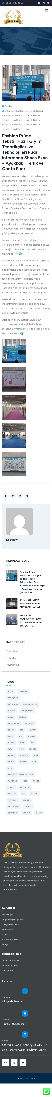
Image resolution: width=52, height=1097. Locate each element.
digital (22, 717)
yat (23, 794)
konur (11, 762)
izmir (21, 749)
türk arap (25, 787)
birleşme (22, 692)
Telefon (5, 1020)
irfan (10, 749)
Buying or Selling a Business (22, 704)
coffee (11, 711)
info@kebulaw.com (12, 1001)
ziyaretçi (12, 813)
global (31, 736)
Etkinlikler (9, 111)
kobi (36, 755)
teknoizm (30, 1078)
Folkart (33, 730)
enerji (11, 730)
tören (11, 787)
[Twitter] (23, 1062)
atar (10, 692)
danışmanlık (27, 711)
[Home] (12, 850)
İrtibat (26, 813)
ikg (32, 743)
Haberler (11, 658)
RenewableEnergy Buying (20, 774)
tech (24, 781)
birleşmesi (13, 698)
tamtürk (12, 781)
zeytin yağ (13, 806)
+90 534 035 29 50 (13, 1023)
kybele (23, 762)
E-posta (6, 997)
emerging (29, 723)
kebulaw (8, 106)
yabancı (12, 794)
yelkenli (27, 800)
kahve (11, 755)
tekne (36, 781)
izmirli (32, 749)
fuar (10, 736)
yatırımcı (12, 800)
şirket (39, 813)
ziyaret (28, 806)
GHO (20, 736)
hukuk (23, 743)
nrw (10, 768)
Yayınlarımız (12, 664)
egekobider (13, 723)
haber (11, 743)
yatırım (34, 794)
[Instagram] (14, 1062)
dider (10, 717)
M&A (34, 762)
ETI (21, 730)
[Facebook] (5, 1062)
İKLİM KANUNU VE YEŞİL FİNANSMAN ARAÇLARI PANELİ (30, 603)
